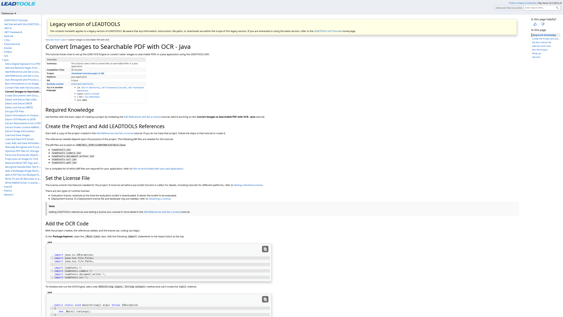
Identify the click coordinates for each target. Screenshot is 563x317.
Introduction (531, 2)
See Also (536, 56)
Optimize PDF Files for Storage (22, 151)
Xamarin (8, 194)
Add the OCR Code (541, 45)
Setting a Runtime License (248, 185)
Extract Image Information (20, 131)
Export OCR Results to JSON (20, 119)
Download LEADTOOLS (82, 83)
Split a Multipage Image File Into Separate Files (23, 170)
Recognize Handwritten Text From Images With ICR (23, 166)
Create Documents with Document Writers (23, 95)
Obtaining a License (160, 198)
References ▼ (9, 13)
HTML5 (8, 52)
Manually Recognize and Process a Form (23, 147)
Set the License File (541, 42)
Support (521, 2)
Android (8, 36)
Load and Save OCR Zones (19, 139)
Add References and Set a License (142, 116)
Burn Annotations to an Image (22, 83)
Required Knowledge (544, 34)
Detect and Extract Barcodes (21, 99)
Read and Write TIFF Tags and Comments (23, 163)
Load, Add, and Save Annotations (23, 143)
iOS (6, 56)
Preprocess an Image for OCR (21, 159)
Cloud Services (12, 44)
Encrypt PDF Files (14, 111)
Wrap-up (536, 53)
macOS (8, 186)
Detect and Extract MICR (18, 103)
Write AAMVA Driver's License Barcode (23, 182)
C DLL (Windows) (91, 96)
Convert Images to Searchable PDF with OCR (23, 91)
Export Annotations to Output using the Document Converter (23, 115)
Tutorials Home (52, 39)
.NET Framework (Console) (114, 87)
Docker (8, 48)
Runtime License (55, 83)
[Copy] (265, 249)
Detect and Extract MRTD (19, 107)
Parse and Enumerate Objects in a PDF (23, 155)
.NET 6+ (8, 28)
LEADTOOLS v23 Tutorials (328, 31)
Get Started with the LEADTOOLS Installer (22, 24)
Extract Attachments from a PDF (23, 123)
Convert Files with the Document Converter (23, 87)
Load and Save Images (17, 135)
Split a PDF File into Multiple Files (23, 174)
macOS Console (91, 93)
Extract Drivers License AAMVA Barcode (23, 127)
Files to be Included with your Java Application (158, 168)
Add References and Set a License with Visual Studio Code (23, 71)
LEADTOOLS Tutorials (16, 20)
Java (64, 39)
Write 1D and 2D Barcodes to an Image (23, 178)
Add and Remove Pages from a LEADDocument (23, 67)
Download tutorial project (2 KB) (88, 73)
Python (8, 190)
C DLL (7, 40)
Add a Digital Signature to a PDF (22, 63)
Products (513, 2)
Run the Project (539, 49)
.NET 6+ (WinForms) (90, 87)
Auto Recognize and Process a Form (23, 79)
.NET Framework (13, 32)
